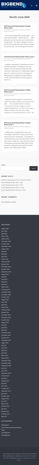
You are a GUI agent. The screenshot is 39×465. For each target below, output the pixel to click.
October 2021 (5, 338)
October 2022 (5, 320)
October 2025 (5, 244)
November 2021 (6, 335)
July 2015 (4, 409)
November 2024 (6, 267)
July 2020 (4, 368)
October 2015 (5, 406)
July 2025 (4, 251)
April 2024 (4, 284)
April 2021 (4, 353)
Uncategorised (5, 432)
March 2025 (4, 259)
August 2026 (5, 228)
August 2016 (5, 398)
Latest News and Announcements (21, 30)
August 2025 (5, 249)
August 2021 (5, 343)
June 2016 (4, 401)
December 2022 (6, 315)
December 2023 (6, 292)
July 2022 (4, 325)
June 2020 (4, 371)
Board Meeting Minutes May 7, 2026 (12, 182)
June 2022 (4, 327)
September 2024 (6, 272)
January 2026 (5, 239)
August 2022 (5, 322)
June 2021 (4, 348)
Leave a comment (9, 31)
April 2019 (4, 378)
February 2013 (5, 414)
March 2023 (4, 307)
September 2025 (6, 246)
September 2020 (6, 365)
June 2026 (4, 231)
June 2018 (4, 386)
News (3, 430)
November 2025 (6, 241)
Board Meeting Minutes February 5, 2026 (13, 190)
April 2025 (4, 256)
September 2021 (6, 340)
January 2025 (5, 264)
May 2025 (4, 254)
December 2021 (6, 333)
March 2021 (4, 355)
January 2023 (5, 312)
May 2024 (4, 282)
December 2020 (6, 360)
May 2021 (4, 350)
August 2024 (5, 274)
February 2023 (5, 310)
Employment (5, 425)
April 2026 (4, 234)
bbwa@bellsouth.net (16, 458)
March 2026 (4, 236)
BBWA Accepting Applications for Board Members (16, 180)
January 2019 (5, 381)
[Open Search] (31, 6)
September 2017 (6, 391)
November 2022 (6, 317)
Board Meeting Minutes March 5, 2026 (12, 187)
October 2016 (5, 396)
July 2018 (4, 383)
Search (3, 165)
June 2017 (4, 393)
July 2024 (4, 277)
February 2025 (5, 261)
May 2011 (4, 416)
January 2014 (5, 411)
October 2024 (5, 269)
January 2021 (5, 358)
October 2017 (5, 388)
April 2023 (4, 305)
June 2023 (4, 302)
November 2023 (6, 294)
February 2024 (5, 289)
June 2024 (4, 279)
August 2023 (5, 300)
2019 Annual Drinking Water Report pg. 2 (19, 57)
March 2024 (4, 287)
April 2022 (4, 330)
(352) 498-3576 (25, 456)
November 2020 (6, 363)
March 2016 (4, 404)
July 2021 (4, 345)
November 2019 (6, 373)
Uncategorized (5, 435)
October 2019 (5, 376)
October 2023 (5, 297)
